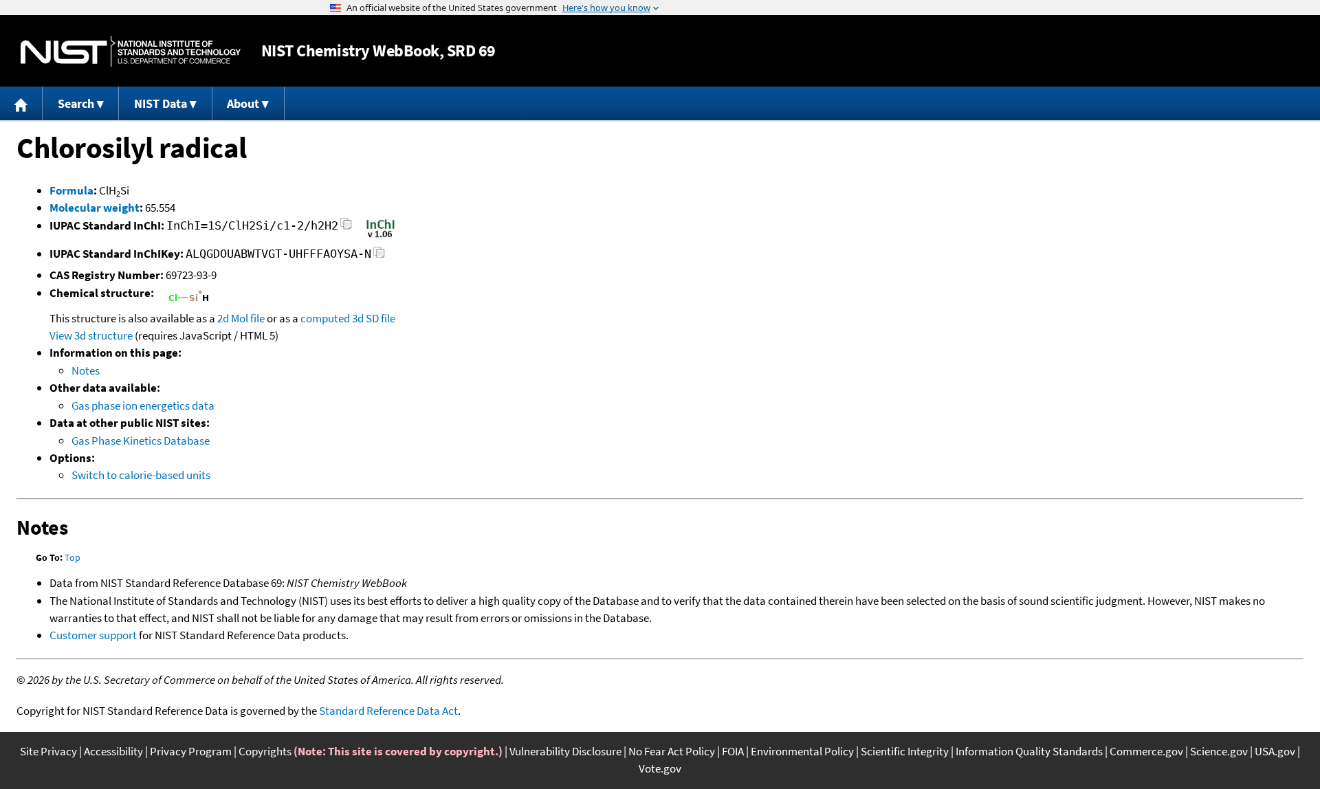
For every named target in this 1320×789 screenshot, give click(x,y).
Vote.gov (660, 768)
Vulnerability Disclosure (565, 751)
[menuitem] (21, 103)
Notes (86, 370)
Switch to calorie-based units (141, 474)
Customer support (93, 635)
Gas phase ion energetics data (143, 405)
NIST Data (160, 103)
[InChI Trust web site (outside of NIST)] (380, 236)
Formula (72, 190)
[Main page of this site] (21, 103)
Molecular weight (95, 207)
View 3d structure (91, 335)
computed (325, 318)
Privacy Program (191, 751)
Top (72, 557)
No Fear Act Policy (671, 751)
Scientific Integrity (905, 751)
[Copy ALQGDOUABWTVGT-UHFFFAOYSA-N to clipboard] (379, 256)
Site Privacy (48, 751)
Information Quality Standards (1029, 751)
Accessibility (113, 751)
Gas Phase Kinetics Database (141, 440)
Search (76, 103)
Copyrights (265, 751)
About (243, 103)
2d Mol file (241, 318)
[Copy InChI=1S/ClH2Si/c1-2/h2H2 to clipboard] (346, 227)
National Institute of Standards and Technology (131, 51)
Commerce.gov (1146, 751)
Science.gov (1219, 751)
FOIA (733, 751)
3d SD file (373, 318)
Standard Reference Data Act (388, 710)
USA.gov (1275, 751)
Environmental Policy (802, 751)
